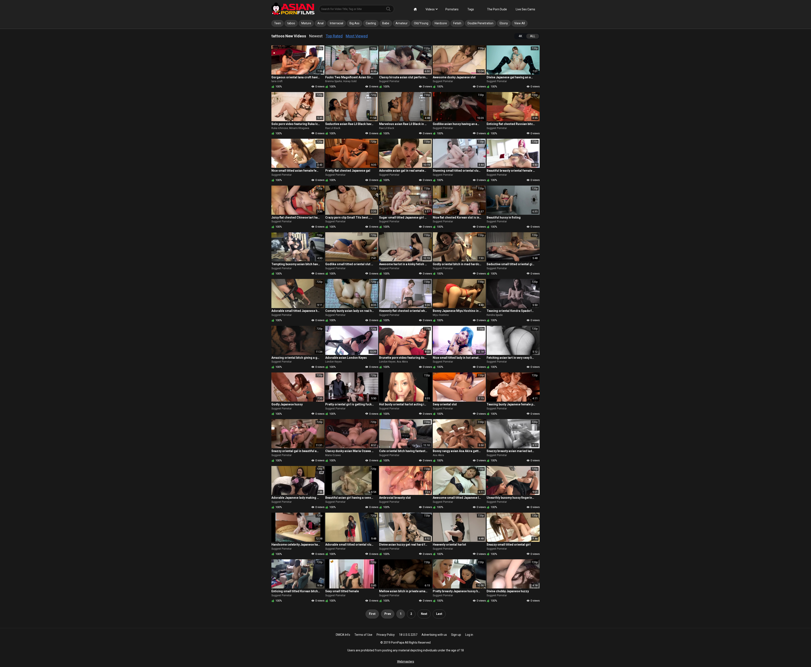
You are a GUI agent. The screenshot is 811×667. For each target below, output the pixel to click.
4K (520, 36)
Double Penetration (480, 23)
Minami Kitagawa (299, 128)
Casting (371, 23)
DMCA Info (343, 634)
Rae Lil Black (332, 128)
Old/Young (421, 23)
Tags (470, 9)
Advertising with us (434, 634)
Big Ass (354, 23)
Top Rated (334, 36)
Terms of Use (363, 634)
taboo (291, 23)
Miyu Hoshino (441, 315)
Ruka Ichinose (279, 128)
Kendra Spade (495, 315)
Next (424, 613)
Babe (385, 23)
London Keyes (333, 361)
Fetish (457, 23)
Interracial (336, 23)
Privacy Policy (386, 634)
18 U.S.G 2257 (408, 634)
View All (519, 23)
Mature (306, 23)
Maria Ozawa (333, 455)
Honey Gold (350, 81)
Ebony (504, 23)
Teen (277, 23)
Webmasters (405, 661)
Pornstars (452, 9)
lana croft (277, 81)
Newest (315, 36)
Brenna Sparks (333, 81)
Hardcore (441, 23)
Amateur (402, 23)
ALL (532, 36)
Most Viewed (357, 36)
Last (439, 613)
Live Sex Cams (525, 9)
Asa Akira (402, 361)
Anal (320, 23)
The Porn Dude (497, 9)
